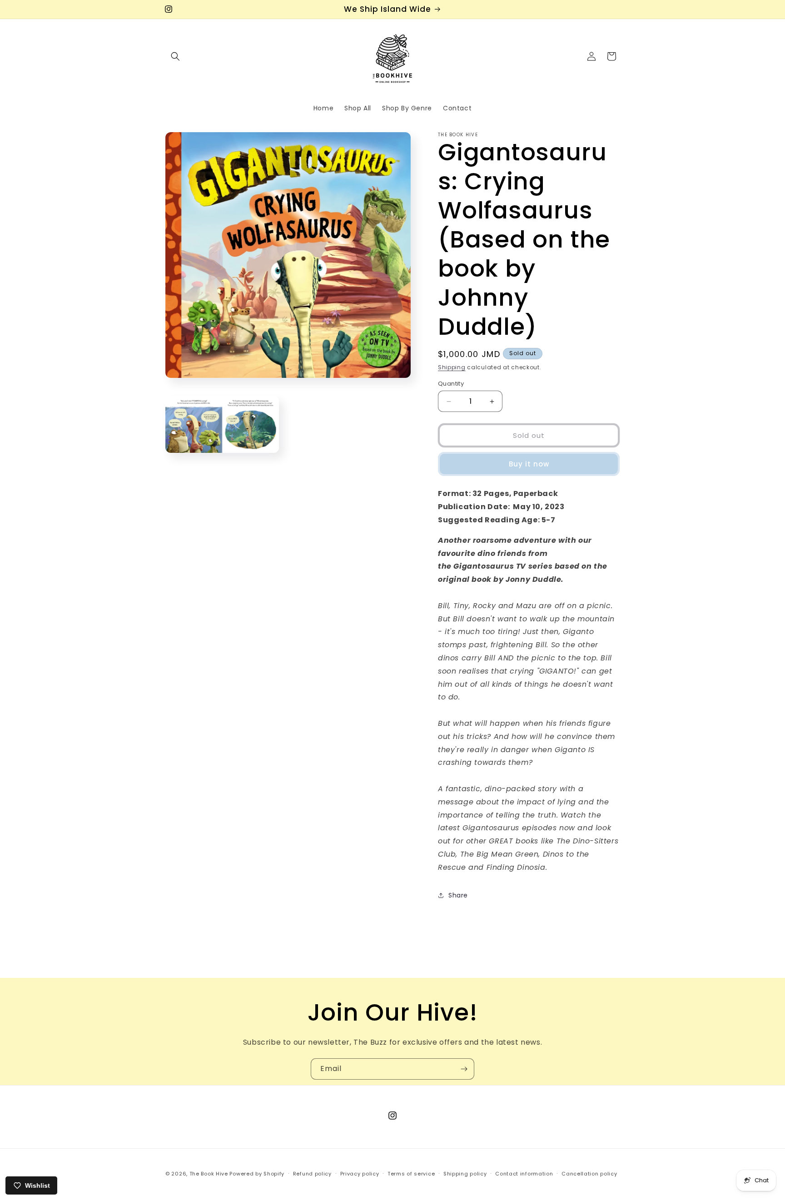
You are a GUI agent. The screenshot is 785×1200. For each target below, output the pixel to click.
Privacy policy (359, 1173)
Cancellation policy (589, 1173)
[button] (175, 56)
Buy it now (529, 464)
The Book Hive (208, 1173)
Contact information (524, 1173)
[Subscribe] (464, 1069)
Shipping (452, 367)
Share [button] (458, 895)
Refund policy (312, 1173)
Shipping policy (465, 1173)
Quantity (451, 383)
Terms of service (411, 1173)
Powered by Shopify (256, 1173)
